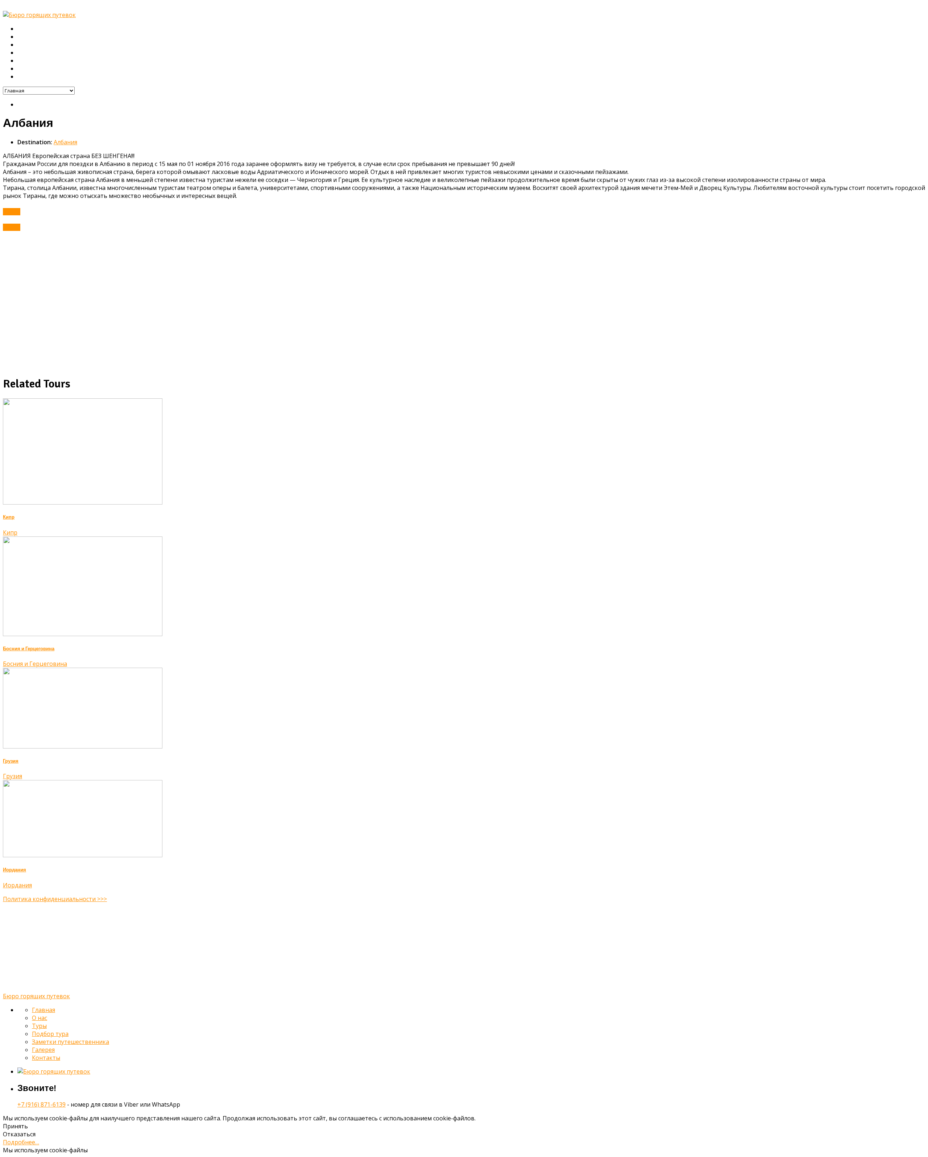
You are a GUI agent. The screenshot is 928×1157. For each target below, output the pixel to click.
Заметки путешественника (52, 61)
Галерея (28, 68)
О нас (25, 37)
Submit (11, 211)
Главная (28, 29)
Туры (24, 45)
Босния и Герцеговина (28, 649)
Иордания (14, 870)
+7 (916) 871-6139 (41, 1104)
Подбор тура (34, 53)
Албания (65, 142)
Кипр (8, 517)
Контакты (29, 76)
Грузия (10, 761)
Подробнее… (21, 1142)
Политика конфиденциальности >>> (55, 899)
